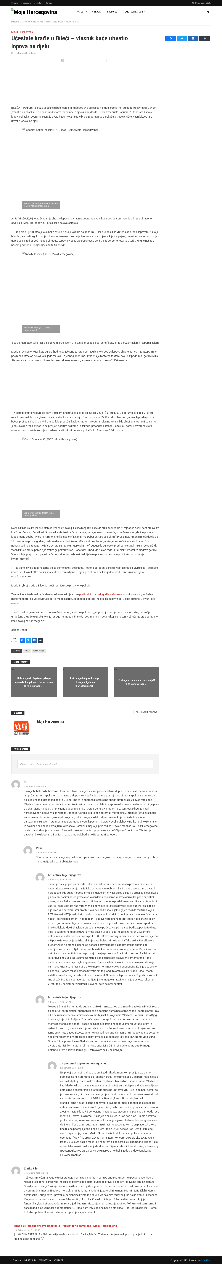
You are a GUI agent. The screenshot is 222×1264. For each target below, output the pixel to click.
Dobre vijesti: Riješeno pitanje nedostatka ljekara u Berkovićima (34, 680)
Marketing (38, 3)
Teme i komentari (133, 12)
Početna (15, 21)
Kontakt (49, 3)
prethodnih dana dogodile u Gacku (99, 594)
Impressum (26, 3)
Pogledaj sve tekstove (146, 712)
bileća (14, 32)
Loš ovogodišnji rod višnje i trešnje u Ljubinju (85, 680)
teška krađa (38, 650)
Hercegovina (26, 32)
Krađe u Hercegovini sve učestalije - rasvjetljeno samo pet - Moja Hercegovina (65, 1226)
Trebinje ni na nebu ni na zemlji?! (136, 680)
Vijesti (81, 12)
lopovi (27, 650)
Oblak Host (205, 1260)
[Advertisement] (85, 388)
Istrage (96, 12)
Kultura (112, 12)
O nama (14, 3)
